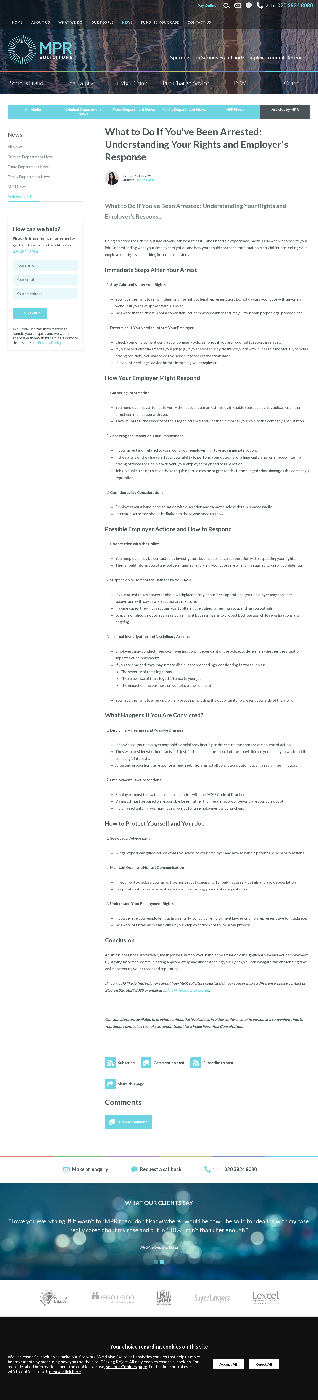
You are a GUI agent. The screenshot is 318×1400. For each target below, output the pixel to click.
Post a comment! (133, 1122)
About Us (40, 22)
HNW (238, 82)
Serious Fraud (26, 82)
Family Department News (29, 176)
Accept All (228, 1364)
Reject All (263, 1364)
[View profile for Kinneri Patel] (112, 178)
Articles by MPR (21, 196)
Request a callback (160, 1169)
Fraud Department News (29, 167)
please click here (65, 1371)
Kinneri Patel (144, 180)
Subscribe (126, 1062)
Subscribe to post (218, 1062)
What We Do (70, 22)
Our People (102, 22)
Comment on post (169, 1062)
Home (17, 22)
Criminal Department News (31, 157)
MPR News (17, 186)
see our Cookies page (126, 1366)
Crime (291, 82)
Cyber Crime (133, 82)
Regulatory (79, 82)
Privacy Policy (50, 342)
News (127, 22)
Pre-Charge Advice (185, 82)
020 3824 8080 (295, 5)
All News (15, 147)
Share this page (131, 1084)
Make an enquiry (90, 1169)
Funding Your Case (160, 22)
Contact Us (199, 22)
